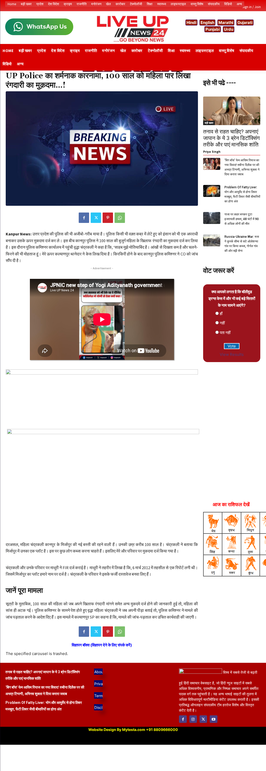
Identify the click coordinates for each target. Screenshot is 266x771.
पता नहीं (225, 332)
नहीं (222, 322)
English (207, 22)
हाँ (221, 313)
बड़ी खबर (209, 123)
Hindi (191, 22)
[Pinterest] (108, 218)
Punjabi (212, 29)
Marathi (225, 22)
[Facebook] (84, 218)
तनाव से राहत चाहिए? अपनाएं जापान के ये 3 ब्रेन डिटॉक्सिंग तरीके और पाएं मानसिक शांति (231, 138)
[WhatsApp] (120, 218)
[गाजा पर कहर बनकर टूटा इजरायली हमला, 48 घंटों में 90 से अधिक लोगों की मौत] (211, 218)
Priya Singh (212, 151)
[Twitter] (96, 218)
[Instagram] (193, 719)
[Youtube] (213, 719)
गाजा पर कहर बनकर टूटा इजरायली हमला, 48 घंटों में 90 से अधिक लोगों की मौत (241, 219)
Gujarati (244, 22)
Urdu (228, 29)
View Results (232, 354)
